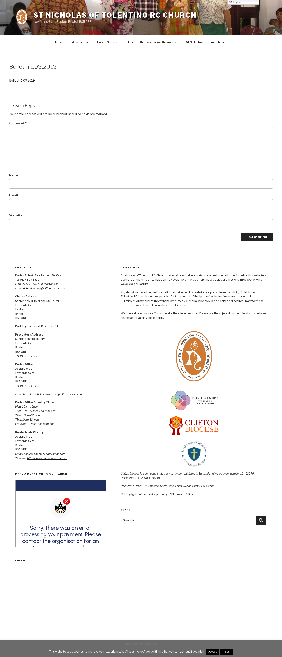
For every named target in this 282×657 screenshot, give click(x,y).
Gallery (128, 42)
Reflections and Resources (158, 42)
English (236, 2)
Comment (18, 123)
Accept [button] (212, 651)
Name (13, 175)
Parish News (105, 42)
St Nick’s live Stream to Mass (205, 42)
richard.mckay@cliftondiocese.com (45, 288)
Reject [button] (226, 651)
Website (15, 215)
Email (13, 195)
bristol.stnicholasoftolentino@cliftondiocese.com (53, 394)
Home (58, 42)
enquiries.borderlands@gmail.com (44, 453)
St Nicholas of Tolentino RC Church (115, 15)
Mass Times (79, 42)
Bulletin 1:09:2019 (22, 80)
